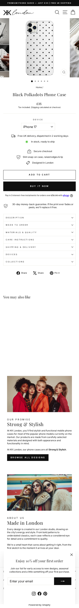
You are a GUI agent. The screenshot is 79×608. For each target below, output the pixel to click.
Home (39, 87)
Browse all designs (28, 457)
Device (38, 120)
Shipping (35, 107)
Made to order (17, 225)
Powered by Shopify (39, 604)
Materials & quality (21, 232)
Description (15, 218)
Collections (15, 262)
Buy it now (39, 186)
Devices (12, 254)
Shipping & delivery (21, 247)
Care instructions (20, 240)
